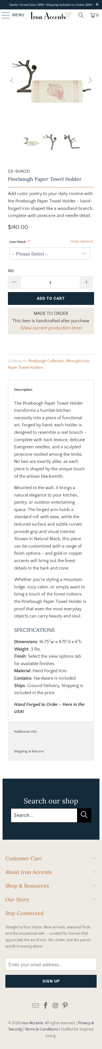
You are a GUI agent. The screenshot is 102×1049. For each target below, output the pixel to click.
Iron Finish (18, 242)
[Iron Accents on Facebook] (46, 1006)
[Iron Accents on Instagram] (56, 1006)
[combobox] (51, 815)
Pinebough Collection (46, 361)
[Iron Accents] (51, 15)
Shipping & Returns (29, 751)
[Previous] (12, 80)
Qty (11, 270)
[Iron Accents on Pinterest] (65, 1006)
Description (23, 390)
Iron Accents (32, 1023)
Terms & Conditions (41, 1029)
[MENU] (3, 15)
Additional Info (25, 732)
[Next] (89, 80)
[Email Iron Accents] (36, 1006)
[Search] (81, 15)
